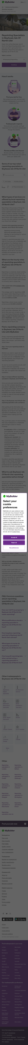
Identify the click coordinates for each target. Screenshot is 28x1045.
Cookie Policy (16, 532)
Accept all (14, 537)
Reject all (14, 542)
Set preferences (14, 548)
